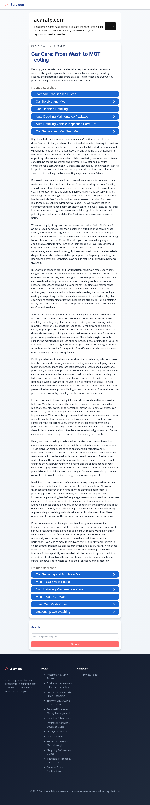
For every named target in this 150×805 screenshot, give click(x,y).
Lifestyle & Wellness (58, 731)
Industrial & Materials (59, 718)
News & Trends (55, 736)
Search (75, 644)
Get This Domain (110, 27)
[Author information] (50, 46)
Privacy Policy (90, 674)
